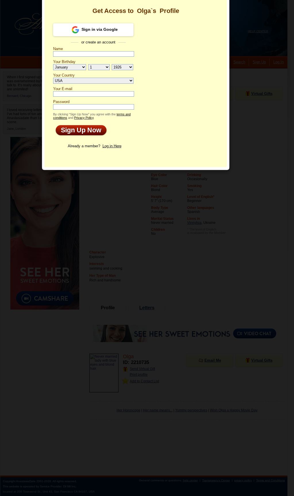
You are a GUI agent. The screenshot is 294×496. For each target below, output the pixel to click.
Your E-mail (62, 89)
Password (61, 102)
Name (58, 49)
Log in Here (111, 146)
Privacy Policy (84, 117)
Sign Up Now (78, 130)
